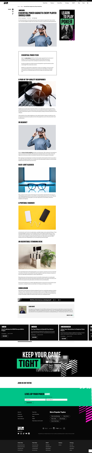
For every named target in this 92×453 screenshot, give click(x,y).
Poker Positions (72, 446)
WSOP (4, 326)
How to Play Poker (35, 414)
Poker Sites (34, 412)
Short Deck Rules (34, 450)
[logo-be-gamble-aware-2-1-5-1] (46, 428)
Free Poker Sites (20, 450)
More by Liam (69, 315)
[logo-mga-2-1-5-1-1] (57, 428)
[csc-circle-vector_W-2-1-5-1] (64, 428)
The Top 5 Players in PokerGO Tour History (42, 329)
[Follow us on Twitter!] (18, 433)
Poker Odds (53, 418)
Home (19, 6)
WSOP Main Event (48, 446)
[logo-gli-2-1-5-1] (60, 428)
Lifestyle (22, 10)
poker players (28, 58)
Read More (5, 336)
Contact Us (20, 414)
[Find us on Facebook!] (29, 433)
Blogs (22, 6)
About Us (77, 0)
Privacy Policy (20, 416)
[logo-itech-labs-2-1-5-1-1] (54, 428)
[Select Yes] (53, 300)
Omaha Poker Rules (35, 446)
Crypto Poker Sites (20, 448)
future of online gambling (27, 152)
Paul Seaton (4, 333)
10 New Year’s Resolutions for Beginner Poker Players (73, 330)
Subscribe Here (29, 402)
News (84, 3)
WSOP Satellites (48, 448)
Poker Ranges (62, 418)
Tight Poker (6, 3)
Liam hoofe (32, 306)
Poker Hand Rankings (55, 416)
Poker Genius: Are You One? (37, 420)
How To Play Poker (66, 326)
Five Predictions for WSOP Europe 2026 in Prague (13, 330)
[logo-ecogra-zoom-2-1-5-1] (50, 428)
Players (34, 326)
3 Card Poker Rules (35, 448)
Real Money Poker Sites (21, 446)
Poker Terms (66, 416)
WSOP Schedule (48, 450)
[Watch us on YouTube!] (26, 433)
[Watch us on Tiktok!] (23, 433)
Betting (71, 450)
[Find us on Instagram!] (21, 433)
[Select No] (58, 300)
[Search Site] (87, 3)
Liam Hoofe (24, 18)
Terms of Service (84, 0)
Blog (79, 3)
